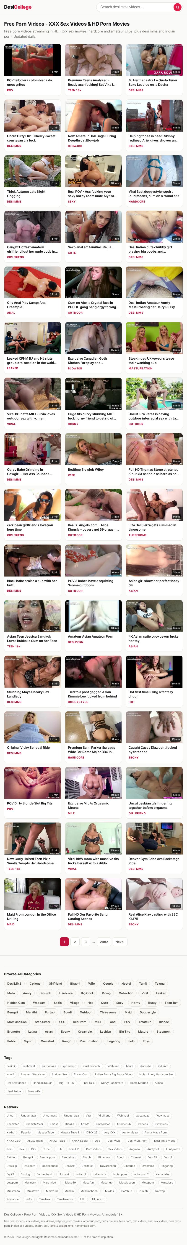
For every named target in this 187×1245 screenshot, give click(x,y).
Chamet (136, 1157)
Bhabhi (75, 983)
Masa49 (70, 1182)
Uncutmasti (50, 1115)
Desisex (70, 1166)
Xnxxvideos (103, 1124)
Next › (120, 942)
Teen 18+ (171, 1003)
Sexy (119, 1003)
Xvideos (143, 1124)
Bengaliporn (47, 1157)
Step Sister (42, 1022)
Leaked (161, 993)
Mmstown (33, 1191)
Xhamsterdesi (34, 1124)
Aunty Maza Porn (156, 1132)
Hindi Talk (87, 1083)
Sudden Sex (59, 1074)
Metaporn (148, 1182)
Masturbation (89, 1041)
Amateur (144, 1022)
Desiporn (29, 1166)
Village (74, 1003)
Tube (46, 1149)
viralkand (113, 1066)
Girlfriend (55, 983)
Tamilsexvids (65, 1199)
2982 (104, 942)
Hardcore (66, 993)
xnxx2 (10, 1074)
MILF (98, 1022)
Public (11, 1041)
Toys (146, 1041)
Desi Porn (79, 1022)
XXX (62, 1022)
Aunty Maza (130, 1132)
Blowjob (45, 993)
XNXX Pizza (57, 1140)
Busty (152, 1003)
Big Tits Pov (67, 1083)
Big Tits (124, 1031)
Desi (17, 7)
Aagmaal (134, 1149)
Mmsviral (52, 1191)
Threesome (108, 1012)
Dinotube (129, 1166)
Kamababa (162, 1174)
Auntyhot (153, 1149)
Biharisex (104, 1157)
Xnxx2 (85, 1124)
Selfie (58, 1003)
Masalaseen (127, 1182)
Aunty (27, 993)
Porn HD (74, 1149)
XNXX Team (35, 1140)
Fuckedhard (44, 1174)
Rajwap (160, 1191)
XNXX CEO (14, 1140)
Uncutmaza (71, 1115)
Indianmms (99, 1174)
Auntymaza (173, 1149)
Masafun (88, 1182)
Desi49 (152, 1157)
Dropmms (148, 1166)
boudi (129, 1066)
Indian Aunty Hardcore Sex (156, 1074)
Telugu (160, 983)
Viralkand (104, 1115)
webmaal (29, 1066)
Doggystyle (148, 1012)
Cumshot (47, 1041)
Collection (126, 993)
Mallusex (30, 1182)
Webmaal (123, 1115)
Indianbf (81, 1174)
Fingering (113, 1041)
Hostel (126, 983)
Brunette (13, 1031)
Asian (49, 1031)
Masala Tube (45, 1132)
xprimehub (69, 1066)
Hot (90, 1003)
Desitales (87, 1166)
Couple (108, 983)
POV (127, 1022)
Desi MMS (14, 983)
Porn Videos (93, 1149)
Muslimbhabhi (89, 1191)
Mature (143, 1031)
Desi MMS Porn (137, 1140)
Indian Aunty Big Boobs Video (113, 1074)
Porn (10, 1149)
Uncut (10, 1115)
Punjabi (50, 1012)
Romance (13, 1199)
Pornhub (126, 1191)
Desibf (168, 1157)
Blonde (164, 1022)
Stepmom (164, 1031)
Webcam (39, 1003)
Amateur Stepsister (33, 1074)
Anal (113, 1022)
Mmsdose (167, 1182)
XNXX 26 (91, 1132)
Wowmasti (162, 1115)
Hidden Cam (16, 1003)
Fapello (26, 1132)
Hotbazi (64, 1174)
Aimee (159, 1083)
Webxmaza (143, 1115)
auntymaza (49, 1066)
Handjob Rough (42, 1083)
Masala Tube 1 (70, 1132)
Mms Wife (34, 1091)
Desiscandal (50, 1166)
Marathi (31, 1012)
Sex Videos (115, 1149)
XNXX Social (80, 1140)
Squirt (28, 1041)
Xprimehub (124, 1124)
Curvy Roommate (112, 1083)
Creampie (85, 1031)
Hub (59, 1149)
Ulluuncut (98, 1199)
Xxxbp (10, 1132)
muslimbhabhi (92, 1066)
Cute (104, 1003)
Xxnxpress (161, 1124)
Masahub (106, 1182)
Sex (21, 1149)
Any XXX (109, 1132)
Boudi (67, 1012)
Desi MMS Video (164, 1140)
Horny (135, 1003)
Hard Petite (14, 1091)
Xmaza (69, 1124)
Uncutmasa (28, 1115)
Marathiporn (50, 1182)
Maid (128, 1012)
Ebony (65, 1031)
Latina (32, 1031)
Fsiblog (25, 1174)
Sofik (29, 1199)
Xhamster (13, 1124)
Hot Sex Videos (16, 1083)
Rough (66, 1041)
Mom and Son (17, 1022)
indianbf (163, 1066)
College (35, 983)
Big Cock (87, 993)
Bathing (11, 1157)
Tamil (143, 983)
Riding (106, 993)
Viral (145, 993)
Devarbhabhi (108, 1166)
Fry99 (10, 1174)
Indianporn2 (141, 1174)
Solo (131, 1041)
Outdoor (86, 1012)
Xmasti (54, 1124)
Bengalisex (69, 1157)
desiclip (11, 1066)
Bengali (12, 1012)
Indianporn (120, 1174)
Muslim (69, 1191)
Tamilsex (44, 1199)
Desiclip (12, 1166)
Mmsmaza (13, 1191)
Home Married (139, 1083)
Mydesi (109, 1191)
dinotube (145, 1066)
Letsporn (12, 1182)
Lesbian (105, 1031)
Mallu (11, 993)
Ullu (82, 1199)
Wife (91, 983)
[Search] (178, 7)
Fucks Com (81, 1074)
